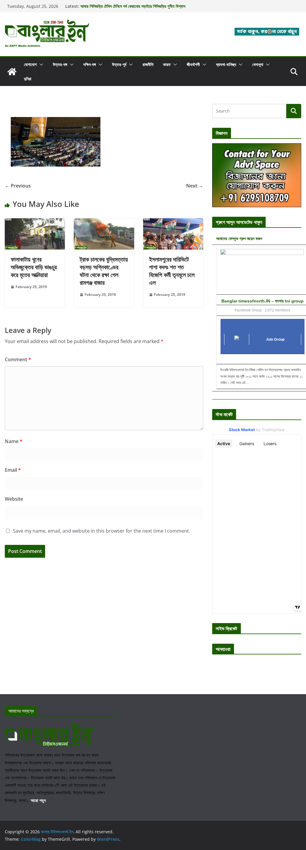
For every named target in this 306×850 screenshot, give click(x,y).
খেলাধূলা (257, 64)
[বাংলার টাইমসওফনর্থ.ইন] (12, 71)
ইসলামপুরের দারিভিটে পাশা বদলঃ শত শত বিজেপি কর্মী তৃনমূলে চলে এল (172, 271)
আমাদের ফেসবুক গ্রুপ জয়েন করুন (239, 238)
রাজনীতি (148, 64)
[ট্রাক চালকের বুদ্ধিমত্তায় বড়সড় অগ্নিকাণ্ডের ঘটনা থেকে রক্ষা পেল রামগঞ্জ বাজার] (104, 222)
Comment (18, 359)
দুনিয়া (27, 79)
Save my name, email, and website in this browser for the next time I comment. (101, 531)
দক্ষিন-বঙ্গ (89, 64)
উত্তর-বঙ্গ (60, 64)
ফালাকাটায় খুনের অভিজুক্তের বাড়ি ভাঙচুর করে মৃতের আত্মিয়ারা (34, 267)
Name (13, 441)
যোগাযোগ (30, 64)
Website (14, 499)
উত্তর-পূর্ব (119, 64)
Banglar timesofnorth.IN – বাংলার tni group (262, 301)
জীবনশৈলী (193, 64)
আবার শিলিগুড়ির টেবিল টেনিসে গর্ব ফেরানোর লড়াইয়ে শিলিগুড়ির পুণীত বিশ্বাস (132, 6)
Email (13, 470)
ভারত (167, 64)
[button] (40, 64)
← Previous (18, 185)
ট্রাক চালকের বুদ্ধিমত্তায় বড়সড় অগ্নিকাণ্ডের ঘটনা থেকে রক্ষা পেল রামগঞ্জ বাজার (104, 271)
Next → (194, 185)
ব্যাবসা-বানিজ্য (226, 64)
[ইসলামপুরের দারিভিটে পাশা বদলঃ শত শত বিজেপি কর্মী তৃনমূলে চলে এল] (173, 222)
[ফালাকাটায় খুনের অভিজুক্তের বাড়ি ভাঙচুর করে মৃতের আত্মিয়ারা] (35, 222)
